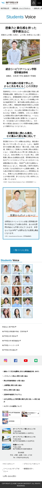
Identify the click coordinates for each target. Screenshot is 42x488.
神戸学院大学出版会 (9, 350)
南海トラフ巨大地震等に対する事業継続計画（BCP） (22, 371)
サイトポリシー (9, 464)
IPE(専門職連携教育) (14, 414)
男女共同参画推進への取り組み (14, 381)
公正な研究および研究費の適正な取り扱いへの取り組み (22, 400)
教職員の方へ (28, 469)
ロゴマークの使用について (13, 406)
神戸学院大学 (5, 8)
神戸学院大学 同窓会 (9, 336)
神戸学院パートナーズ (9, 345)
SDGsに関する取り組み (12, 390)
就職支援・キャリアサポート (21, 8)
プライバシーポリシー (32, 464)
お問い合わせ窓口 (9, 476)
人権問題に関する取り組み (13, 385)
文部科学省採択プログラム (13, 394)
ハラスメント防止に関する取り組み (16, 376)
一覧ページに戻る (21, 250)
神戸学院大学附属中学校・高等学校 (14, 331)
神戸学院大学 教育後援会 (10, 341)
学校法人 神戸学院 (8, 327)
